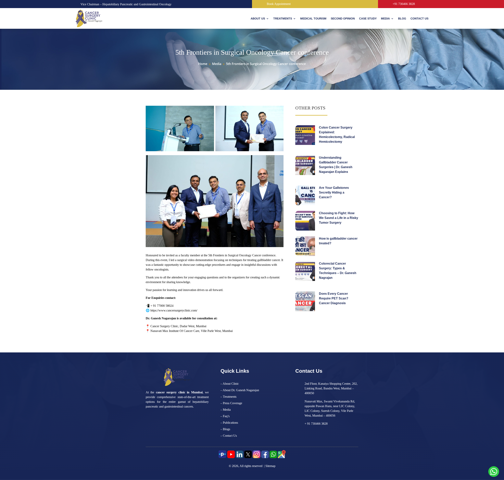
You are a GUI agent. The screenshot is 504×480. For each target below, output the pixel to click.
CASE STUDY (368, 18)
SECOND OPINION (343, 18)
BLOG (402, 18)
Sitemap (270, 466)
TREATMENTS (282, 18)
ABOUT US (258, 18)
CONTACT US (419, 18)
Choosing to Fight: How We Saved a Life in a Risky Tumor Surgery (338, 217)
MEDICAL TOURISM (313, 18)
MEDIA (385, 18)
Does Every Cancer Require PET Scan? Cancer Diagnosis (333, 298)
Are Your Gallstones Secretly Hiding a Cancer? (334, 192)
